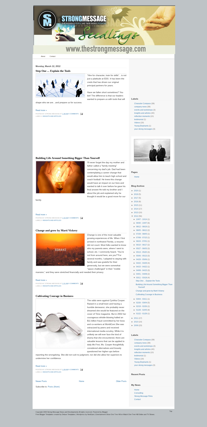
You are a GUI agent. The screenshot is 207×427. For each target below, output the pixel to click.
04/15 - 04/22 (141, 267)
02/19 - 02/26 (141, 306)
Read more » (41, 110)
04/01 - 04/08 (141, 274)
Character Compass (142, 103)
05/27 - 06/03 (141, 248)
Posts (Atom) (54, 387)
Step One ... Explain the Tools (53, 70)
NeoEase (90, 414)
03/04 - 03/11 (141, 299)
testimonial (138, 119)
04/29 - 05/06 (141, 259)
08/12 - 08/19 (141, 227)
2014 (136, 209)
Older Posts (121, 381)
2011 (136, 318)
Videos (137, 123)
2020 (136, 191)
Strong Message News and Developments (62, 412)
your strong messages (143, 129)
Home (36, 56)
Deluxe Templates (68, 414)
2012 (136, 216)
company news (140, 107)
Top (170, 411)
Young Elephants (141, 126)
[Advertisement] (51, 139)
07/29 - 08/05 (141, 234)
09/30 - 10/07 (141, 223)
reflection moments (142, 116)
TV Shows (150, 414)
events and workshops (143, 110)
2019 (136, 194)
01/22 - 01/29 (141, 314)
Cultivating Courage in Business (54, 296)
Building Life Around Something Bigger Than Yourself (68, 158)
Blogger (105, 412)
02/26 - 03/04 (141, 303)
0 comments (73, 114)
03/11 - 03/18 (141, 278)
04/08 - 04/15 (141, 270)
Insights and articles (52, 116)
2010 (136, 322)
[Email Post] (81, 114)
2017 (136, 198)
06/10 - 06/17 (141, 245)
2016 (136, 202)
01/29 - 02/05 (141, 310)
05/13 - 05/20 (141, 252)
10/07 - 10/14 (141, 219)
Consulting (138, 393)
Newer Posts (41, 381)
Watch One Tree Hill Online (133, 414)
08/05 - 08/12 (141, 230)
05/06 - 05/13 (141, 256)
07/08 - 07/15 (141, 237)
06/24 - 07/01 (141, 241)
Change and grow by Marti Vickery (56, 230)
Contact (52, 56)
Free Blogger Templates (44, 414)
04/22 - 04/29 (141, 263)
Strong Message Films (143, 396)
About (43, 56)
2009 (136, 325)
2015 (136, 205)
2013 (136, 212)
